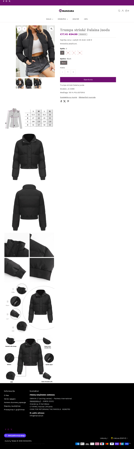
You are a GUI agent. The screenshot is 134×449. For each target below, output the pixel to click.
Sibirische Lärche (26, 444)
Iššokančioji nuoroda (87, 97)
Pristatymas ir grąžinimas (14, 410)
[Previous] (19, 28)
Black (64, 63)
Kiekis (62, 68)
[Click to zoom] (51, 28)
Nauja (49, 19)
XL (80, 53)
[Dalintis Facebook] (61, 102)
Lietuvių (103, 438)
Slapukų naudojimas (12, 406)
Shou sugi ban (39, 444)
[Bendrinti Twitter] (64, 102)
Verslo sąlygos (9, 399)
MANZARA (27, 441)
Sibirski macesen (11, 444)
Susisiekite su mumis (68, 97)
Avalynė (76, 19)
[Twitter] (9, 2)
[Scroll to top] (130, 445)
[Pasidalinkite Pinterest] (68, 102)
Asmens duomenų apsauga (15, 402)
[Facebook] (4, 2)
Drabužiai (62, 19)
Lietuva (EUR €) (119, 438)
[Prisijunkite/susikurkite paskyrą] (123, 11)
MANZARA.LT (35, 401)
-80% (86, 19)
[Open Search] (119, 11)
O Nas (6, 395)
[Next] (24, 28)
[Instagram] (6, 2)
